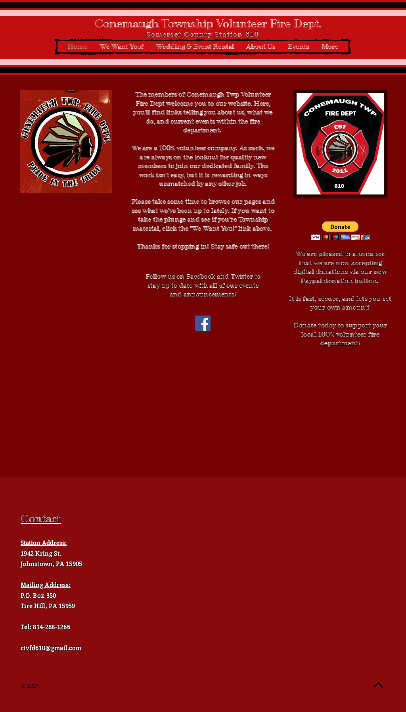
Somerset (164, 34)
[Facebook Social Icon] (203, 323)
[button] (340, 230)
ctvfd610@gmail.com (51, 648)
